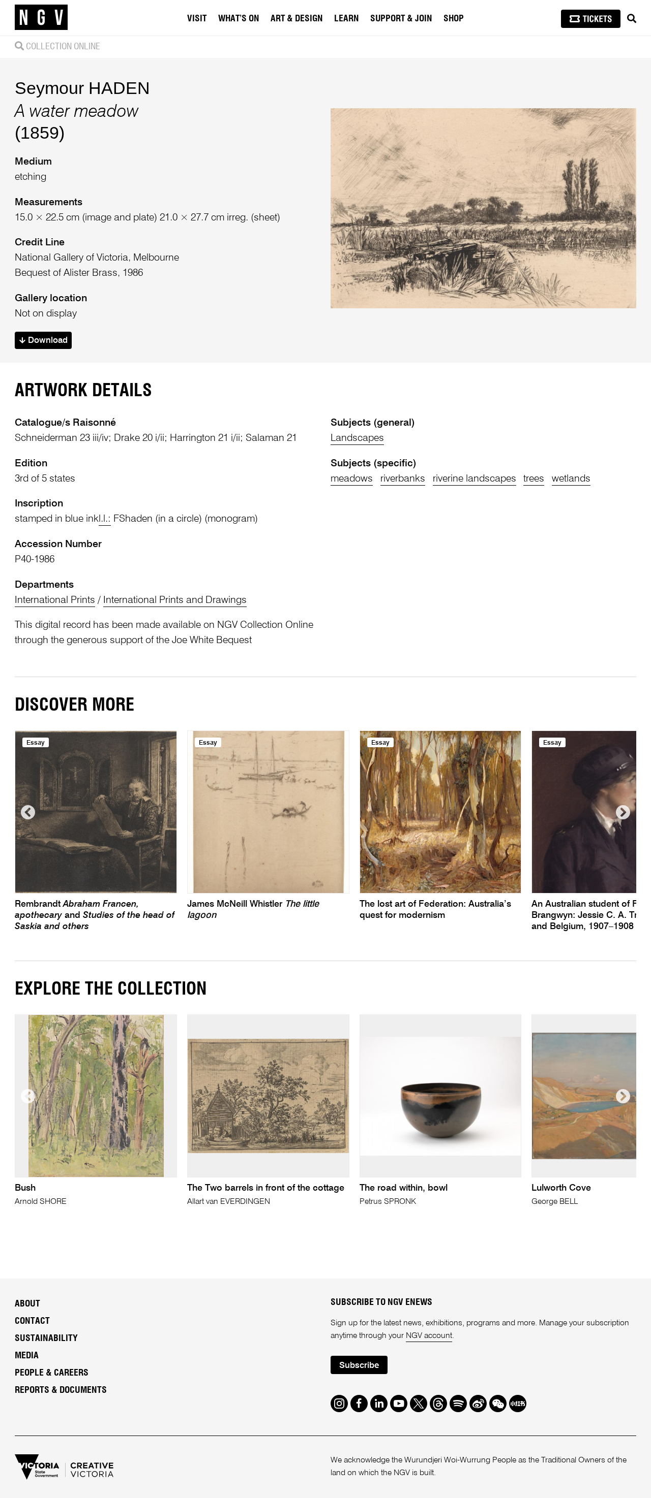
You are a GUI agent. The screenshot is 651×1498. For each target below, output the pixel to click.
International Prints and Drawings (175, 600)
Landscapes (357, 438)
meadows (352, 479)
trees (533, 479)
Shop (453, 18)
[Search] (631, 18)
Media (27, 1355)
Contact (32, 1321)
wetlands (571, 479)
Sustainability (46, 1338)
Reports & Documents (61, 1390)
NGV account (429, 1336)
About (27, 1304)
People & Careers (51, 1373)
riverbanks (402, 479)
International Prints (55, 600)
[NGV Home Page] (41, 18)
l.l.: (105, 519)
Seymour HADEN (82, 88)
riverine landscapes (474, 479)
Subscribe (359, 1365)
